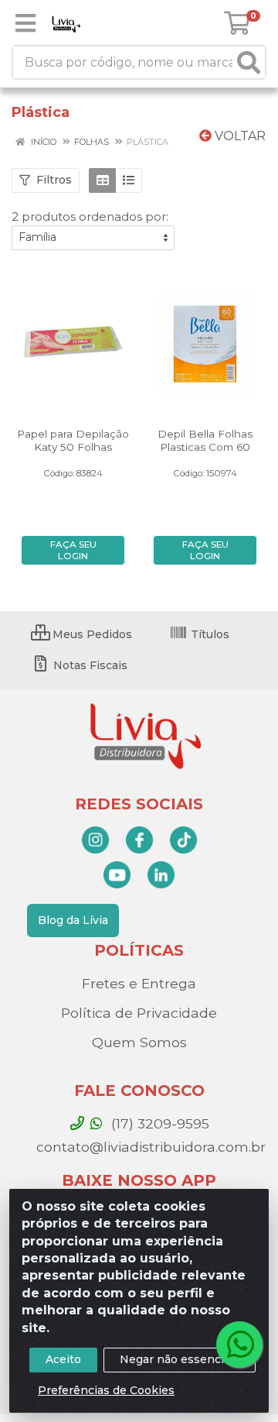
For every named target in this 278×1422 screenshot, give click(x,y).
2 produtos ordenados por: (90, 216)
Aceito (63, 1359)
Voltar (239, 136)
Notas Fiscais (88, 665)
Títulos (208, 634)
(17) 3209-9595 (158, 1123)
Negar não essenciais (179, 1359)
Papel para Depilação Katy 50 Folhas (73, 440)
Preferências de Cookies (106, 1390)
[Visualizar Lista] (128, 180)
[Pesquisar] (248, 62)
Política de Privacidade (139, 1013)
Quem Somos (139, 1042)
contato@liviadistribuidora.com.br (149, 1147)
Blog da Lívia (73, 920)
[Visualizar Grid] (102, 180)
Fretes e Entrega (139, 983)
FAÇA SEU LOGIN (73, 550)
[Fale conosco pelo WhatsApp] (239, 1344)
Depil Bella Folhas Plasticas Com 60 (205, 440)
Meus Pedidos (90, 634)
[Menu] (25, 23)
